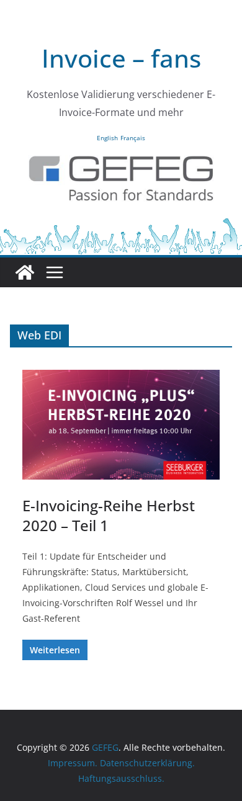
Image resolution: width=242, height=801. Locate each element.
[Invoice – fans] (121, 225)
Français (132, 138)
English (107, 138)
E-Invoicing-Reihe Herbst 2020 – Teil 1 (108, 515)
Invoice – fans (121, 58)
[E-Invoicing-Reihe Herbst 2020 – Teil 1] (121, 425)
